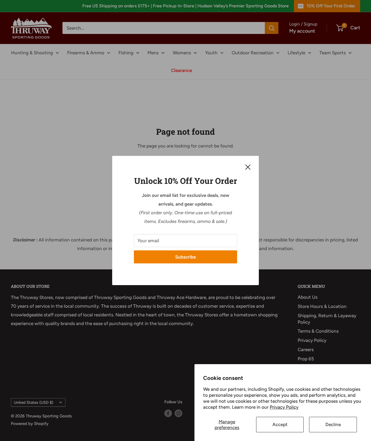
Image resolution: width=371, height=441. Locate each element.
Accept (280, 424)
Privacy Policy (284, 407)
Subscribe (185, 257)
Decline (333, 424)
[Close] (248, 166)
